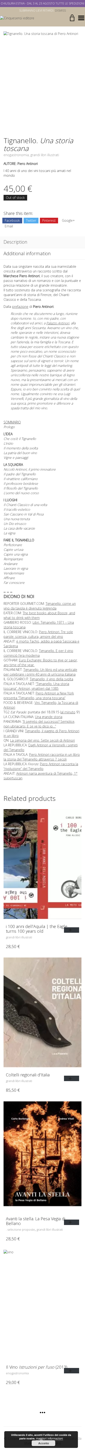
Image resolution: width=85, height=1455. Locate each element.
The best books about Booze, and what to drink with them (39, 615)
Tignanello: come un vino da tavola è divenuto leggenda (40, 605)
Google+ (68, 220)
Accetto (43, 1443)
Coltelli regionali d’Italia (28, 1075)
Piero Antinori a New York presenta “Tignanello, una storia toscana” (39, 695)
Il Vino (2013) (36, 1367)
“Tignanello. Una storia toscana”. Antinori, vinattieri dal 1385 (36, 686)
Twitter (31, 220)
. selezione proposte (20, 1229)
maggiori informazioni (49, 1438)
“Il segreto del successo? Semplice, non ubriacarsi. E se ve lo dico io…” (39, 723)
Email (9, 226)
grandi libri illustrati (44, 155)
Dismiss (60, 10)
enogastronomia (16, 155)
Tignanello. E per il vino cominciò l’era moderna (38, 653)
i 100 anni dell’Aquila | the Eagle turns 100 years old (36, 929)
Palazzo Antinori (57, 323)
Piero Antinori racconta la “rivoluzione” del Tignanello (41, 766)
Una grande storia (48, 717)
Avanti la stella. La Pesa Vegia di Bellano (35, 1221)
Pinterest (49, 220)
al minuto (68, 712)
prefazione (20, 306)
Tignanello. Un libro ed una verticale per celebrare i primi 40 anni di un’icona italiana (40, 672)
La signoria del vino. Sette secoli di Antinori (42, 740)
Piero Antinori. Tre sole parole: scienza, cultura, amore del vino (38, 634)
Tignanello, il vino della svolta (51, 679)
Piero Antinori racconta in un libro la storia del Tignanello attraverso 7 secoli (42, 756)
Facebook (12, 220)
